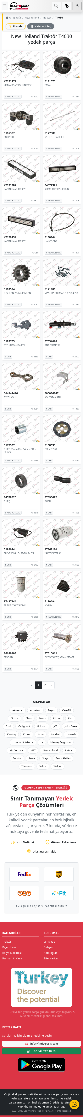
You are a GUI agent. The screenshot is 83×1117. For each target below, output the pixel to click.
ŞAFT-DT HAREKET (54, 137)
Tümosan (26, 766)
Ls (42, 742)
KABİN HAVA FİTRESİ (15, 189)
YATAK (48, 85)
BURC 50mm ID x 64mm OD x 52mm (20, 450)
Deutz (42, 718)
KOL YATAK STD (53, 397)
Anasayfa (14, 17)
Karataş (11, 734)
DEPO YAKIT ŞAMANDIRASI (59, 657)
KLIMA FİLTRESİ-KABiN (57, 189)
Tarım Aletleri (63, 758)
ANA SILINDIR (52, 345)
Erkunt (57, 718)
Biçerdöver (9, 947)
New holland (32, 17)
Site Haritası (51, 958)
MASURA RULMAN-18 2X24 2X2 (62, 293)
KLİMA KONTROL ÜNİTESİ (17, 85)
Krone (26, 734)
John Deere (71, 726)
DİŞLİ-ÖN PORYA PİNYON (17, 293)
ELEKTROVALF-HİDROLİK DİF (19, 553)
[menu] (5, 6)
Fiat (70, 718)
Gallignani (24, 726)
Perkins (17, 758)
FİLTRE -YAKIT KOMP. (15, 605)
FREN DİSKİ (51, 449)
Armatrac (35, 710)
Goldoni (41, 726)
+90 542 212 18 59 (44, 1051)
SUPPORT (9, 137)
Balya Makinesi (12, 953)
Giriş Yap (49, 941)
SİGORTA (9, 657)
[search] (56, 6)
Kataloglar (50, 953)
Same (32, 758)
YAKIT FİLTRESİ (53, 553)
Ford (8, 726)
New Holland (50, 750)
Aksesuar (17, 710)
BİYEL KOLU (10, 397)
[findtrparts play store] (41, 1064)
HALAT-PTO (51, 241)
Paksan (69, 750)
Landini (55, 734)
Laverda (71, 734)
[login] (77, 6)
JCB (55, 726)
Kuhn (40, 734)
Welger (57, 766)
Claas (29, 718)
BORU (48, 501)
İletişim (48, 947)
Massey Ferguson (60, 742)
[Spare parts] (19, 6)
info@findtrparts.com (44, 1043)
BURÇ (7, 501)
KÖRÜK (48, 605)
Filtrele (17, 26)
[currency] (66, 6)
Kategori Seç (42, 26)
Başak (51, 710)
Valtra (42, 766)
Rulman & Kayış (12, 958)
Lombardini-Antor (23, 742)
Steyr (45, 758)
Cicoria (14, 718)
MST (33, 750)
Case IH (66, 710)
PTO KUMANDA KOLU (15, 345)
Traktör (47, 17)
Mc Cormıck (16, 750)
